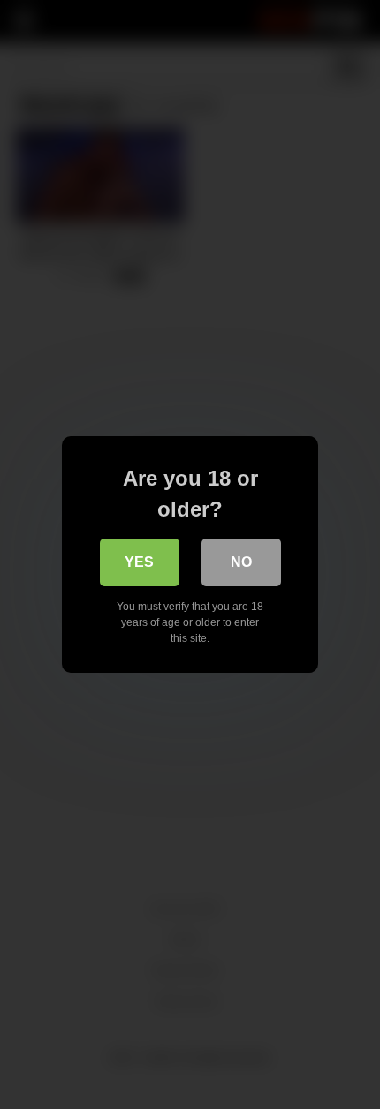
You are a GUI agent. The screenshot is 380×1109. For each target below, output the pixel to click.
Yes (139, 562)
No (241, 562)
